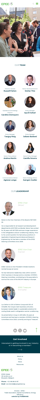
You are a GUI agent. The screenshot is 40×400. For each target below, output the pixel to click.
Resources (20, 364)
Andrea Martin (10, 158)
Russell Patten (10, 91)
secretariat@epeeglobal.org (15, 384)
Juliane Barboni (30, 137)
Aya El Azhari (30, 113)
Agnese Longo (10, 180)
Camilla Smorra (30, 158)
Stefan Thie (30, 91)
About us (20, 356)
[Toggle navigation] (36, 4)
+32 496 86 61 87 (12, 381)
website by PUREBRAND (20, 396)
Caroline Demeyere (10, 115)
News (20, 362)
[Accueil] (9, 4)
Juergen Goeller (30, 180)
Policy (20, 359)
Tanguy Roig (10, 137)
